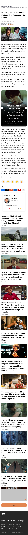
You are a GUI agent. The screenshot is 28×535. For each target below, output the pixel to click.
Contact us (15, 526)
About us (10, 526)
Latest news (9, 6)
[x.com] (7, 190)
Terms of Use (18, 524)
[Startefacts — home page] (4, 1)
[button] (26, 108)
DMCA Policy (4, 526)
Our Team (20, 526)
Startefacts (3, 6)
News (3, 521)
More (14, 505)
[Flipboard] (19, 190)
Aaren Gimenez (10, 24)
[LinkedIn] (15, 190)
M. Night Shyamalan (12, 177)
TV (8, 521)
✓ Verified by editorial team (7, 20)
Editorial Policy (11, 528)
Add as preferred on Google (7, 21)
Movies (3, 177)
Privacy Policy (4, 524)
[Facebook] (3, 190)
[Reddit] (11, 190)
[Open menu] (25, 1)
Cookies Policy (12, 524)
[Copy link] (23, 190)
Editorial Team (4, 528)
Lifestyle (21, 521)
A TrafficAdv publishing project (16, 532)
